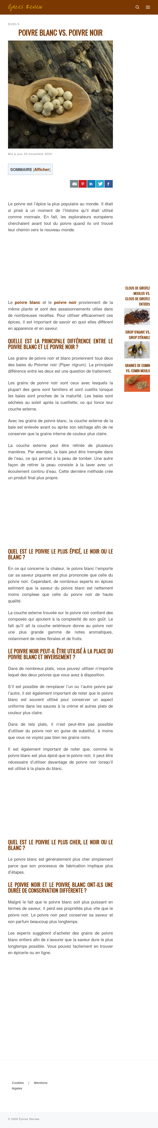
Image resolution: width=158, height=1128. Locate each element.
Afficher (41, 169)
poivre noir (65, 302)
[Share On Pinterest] (83, 184)
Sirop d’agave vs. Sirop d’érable (137, 334)
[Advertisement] (60, 265)
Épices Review (29, 1119)
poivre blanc (27, 302)
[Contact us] (74, 184)
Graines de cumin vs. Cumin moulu (137, 368)
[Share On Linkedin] (91, 184)
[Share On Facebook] (109, 184)
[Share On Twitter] (100, 184)
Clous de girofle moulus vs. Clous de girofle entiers (137, 296)
